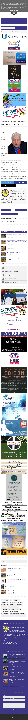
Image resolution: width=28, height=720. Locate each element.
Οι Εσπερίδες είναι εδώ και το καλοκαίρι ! (14, 568)
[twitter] (7, 647)
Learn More (12, 10)
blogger (14, 213)
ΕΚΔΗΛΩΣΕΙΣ (10, 604)
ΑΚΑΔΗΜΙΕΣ (16, 600)
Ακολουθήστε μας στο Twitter (11, 271)
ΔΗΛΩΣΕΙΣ (19, 602)
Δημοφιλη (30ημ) (14, 232)
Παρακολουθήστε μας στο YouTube (13, 282)
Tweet (9, 182)
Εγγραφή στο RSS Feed (10, 268)
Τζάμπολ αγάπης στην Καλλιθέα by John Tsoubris (16, 579)
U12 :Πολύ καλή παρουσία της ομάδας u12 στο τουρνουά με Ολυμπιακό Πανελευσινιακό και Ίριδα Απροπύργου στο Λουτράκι (17, 241)
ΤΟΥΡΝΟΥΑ (3, 616)
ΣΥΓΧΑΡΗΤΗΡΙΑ (14, 611)
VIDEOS (7, 600)
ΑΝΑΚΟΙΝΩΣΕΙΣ (5, 602)
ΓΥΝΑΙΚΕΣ (12, 602)
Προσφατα (5, 231)
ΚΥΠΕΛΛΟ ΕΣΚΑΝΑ (5, 609)
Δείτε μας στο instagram (10, 278)
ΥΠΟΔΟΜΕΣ (11, 616)
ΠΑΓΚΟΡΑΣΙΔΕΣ (5, 611)
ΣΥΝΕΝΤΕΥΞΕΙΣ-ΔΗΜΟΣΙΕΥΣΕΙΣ (17, 613)
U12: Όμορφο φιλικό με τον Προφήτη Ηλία (14, 252)
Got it (17, 10)
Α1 (11, 600)
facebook (5, 213)
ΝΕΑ (13, 609)
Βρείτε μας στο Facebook (10, 275)
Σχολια (23, 231)
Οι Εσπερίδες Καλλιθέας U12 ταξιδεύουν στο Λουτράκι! (17, 247)
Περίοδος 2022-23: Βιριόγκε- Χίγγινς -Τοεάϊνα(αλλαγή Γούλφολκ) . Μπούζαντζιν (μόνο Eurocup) (17, 661)
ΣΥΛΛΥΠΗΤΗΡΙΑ (5, 613)
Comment (9, 186)
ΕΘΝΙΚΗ (3, 604)
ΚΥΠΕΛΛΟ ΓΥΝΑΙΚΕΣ (13, 607)
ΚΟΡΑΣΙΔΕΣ (4, 607)
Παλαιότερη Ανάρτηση (21, 209)
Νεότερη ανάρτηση (5, 209)
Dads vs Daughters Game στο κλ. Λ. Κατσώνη (15, 585)
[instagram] (10, 718)
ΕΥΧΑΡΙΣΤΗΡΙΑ (18, 604)
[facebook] (4, 647)
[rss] (18, 718)
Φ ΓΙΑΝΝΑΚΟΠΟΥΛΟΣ (20, 616)
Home (2, 121)
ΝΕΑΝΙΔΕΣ (18, 609)
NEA (2, 600)
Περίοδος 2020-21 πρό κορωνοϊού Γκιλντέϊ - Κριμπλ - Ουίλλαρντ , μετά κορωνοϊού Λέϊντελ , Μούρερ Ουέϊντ (17, 674)
